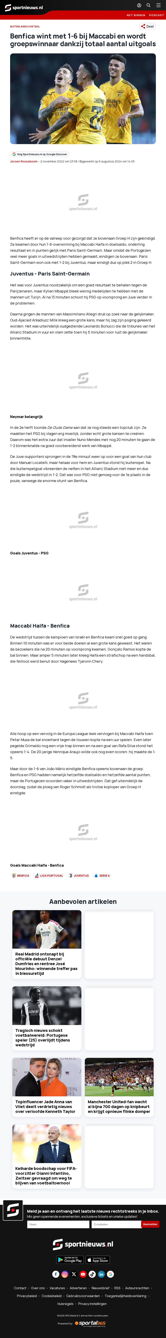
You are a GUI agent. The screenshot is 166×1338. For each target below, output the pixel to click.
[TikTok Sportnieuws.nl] (92, 1275)
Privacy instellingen (92, 1304)
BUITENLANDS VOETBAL (25, 26)
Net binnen (136, 15)
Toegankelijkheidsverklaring (125, 1296)
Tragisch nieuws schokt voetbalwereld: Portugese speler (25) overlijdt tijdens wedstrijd (42, 1038)
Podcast (156, 15)
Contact (20, 1288)
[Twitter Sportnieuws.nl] (74, 1275)
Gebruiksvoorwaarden (83, 1296)
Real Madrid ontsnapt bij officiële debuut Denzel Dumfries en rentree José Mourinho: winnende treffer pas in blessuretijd (46, 963)
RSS (117, 1288)
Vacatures (57, 1288)
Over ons (38, 1288)
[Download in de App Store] (98, 1260)
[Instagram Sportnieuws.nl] (64, 1275)
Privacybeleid (27, 1296)
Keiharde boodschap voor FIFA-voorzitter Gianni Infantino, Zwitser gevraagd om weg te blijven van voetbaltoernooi (46, 1176)
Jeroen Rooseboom (23, 161)
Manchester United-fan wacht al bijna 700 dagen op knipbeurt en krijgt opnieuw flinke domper (119, 1106)
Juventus (81, 875)
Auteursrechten (137, 1288)
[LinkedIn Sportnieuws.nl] (101, 1275)
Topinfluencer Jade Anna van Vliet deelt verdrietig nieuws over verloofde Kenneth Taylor (45, 1106)
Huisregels (65, 1304)
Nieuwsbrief (101, 1288)
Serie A (104, 875)
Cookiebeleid (52, 1296)
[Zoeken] (148, 5)
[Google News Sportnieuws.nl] (110, 1275)
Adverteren (78, 1288)
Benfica (23, 875)
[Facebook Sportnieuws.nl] (55, 1275)
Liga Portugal (51, 875)
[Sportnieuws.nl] (24, 7)
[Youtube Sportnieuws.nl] (83, 1275)
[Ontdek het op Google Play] (70, 1260)
